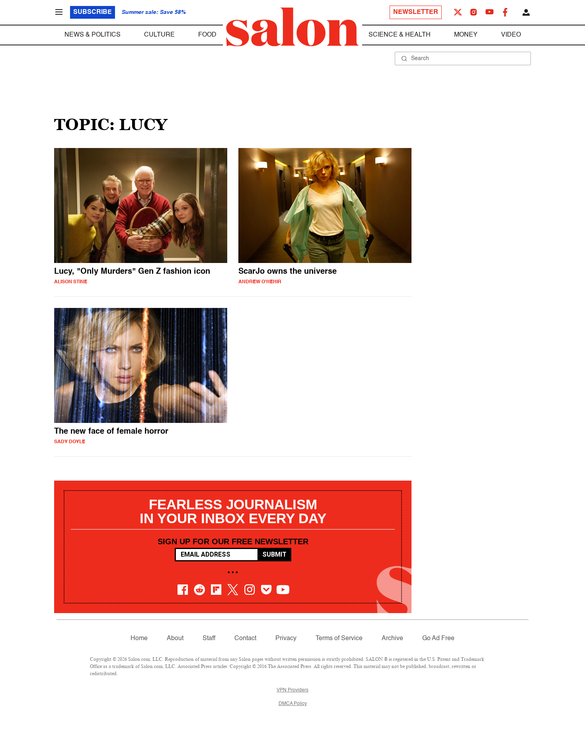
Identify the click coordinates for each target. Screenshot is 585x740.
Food (207, 35)
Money (466, 35)
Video (511, 35)
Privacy (285, 638)
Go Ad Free (438, 638)
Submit (274, 554)
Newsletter (415, 12)
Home (139, 638)
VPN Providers (292, 690)
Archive (392, 638)
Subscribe (92, 12)
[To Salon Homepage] (292, 27)
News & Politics (92, 35)
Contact (245, 638)
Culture (159, 35)
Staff (209, 638)
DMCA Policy (293, 703)
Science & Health (400, 35)
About (175, 638)
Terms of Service (339, 638)
